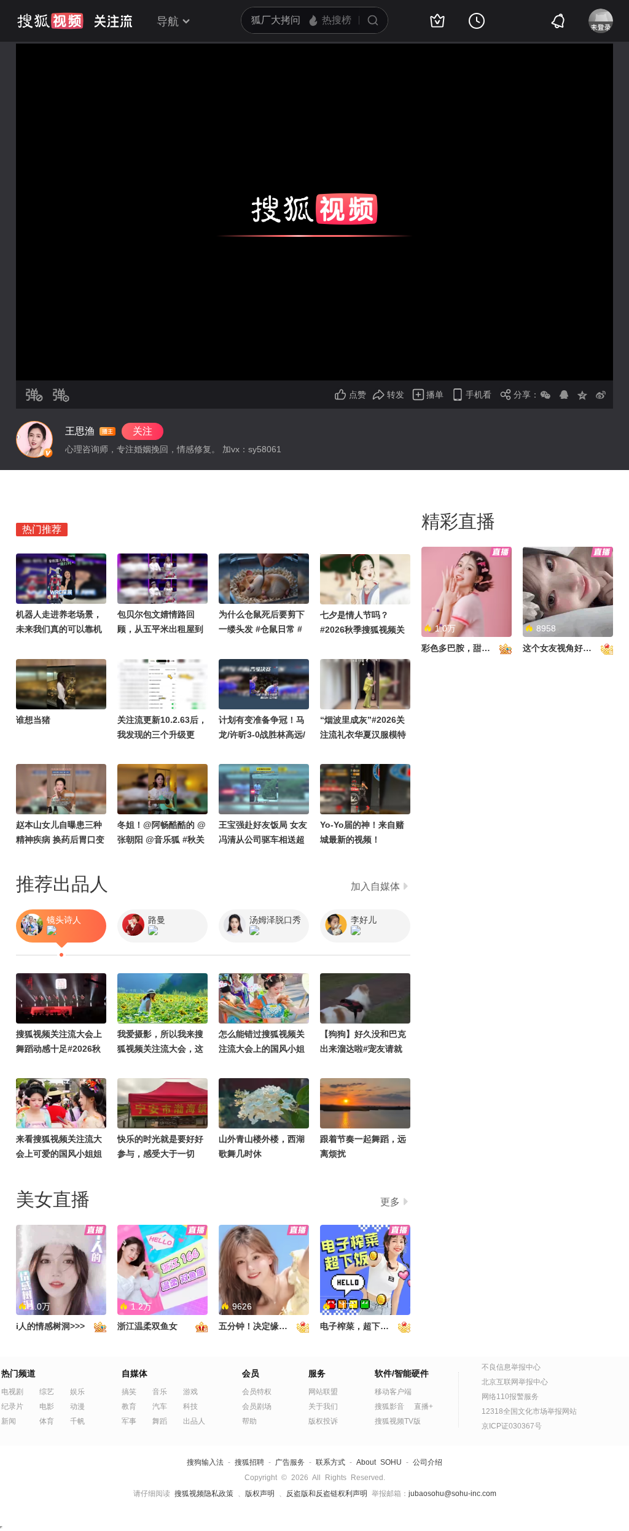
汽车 (159, 1406)
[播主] (34, 439)
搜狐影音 (389, 1406)
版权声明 (260, 1493)
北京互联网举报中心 (515, 1382)
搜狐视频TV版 (398, 1421)
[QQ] (564, 395)
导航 (168, 21)
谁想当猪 (33, 720)
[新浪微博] (601, 395)
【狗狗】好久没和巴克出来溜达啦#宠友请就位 (363, 1048)
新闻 (8, 1421)
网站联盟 (323, 1391)
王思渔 (80, 431)
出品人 (194, 1421)
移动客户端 (393, 1391)
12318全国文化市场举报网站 (529, 1411)
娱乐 (77, 1391)
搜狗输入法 (205, 1462)
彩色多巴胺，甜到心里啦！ (473, 648)
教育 (129, 1406)
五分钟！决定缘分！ (257, 1326)
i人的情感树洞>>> (50, 1326)
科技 (190, 1406)
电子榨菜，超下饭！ (358, 1326)
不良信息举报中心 (511, 1367)
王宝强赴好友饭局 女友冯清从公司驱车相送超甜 (263, 839)
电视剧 (12, 1391)
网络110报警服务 (510, 1396)
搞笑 (129, 1391)
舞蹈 (159, 1421)
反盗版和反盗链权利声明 (326, 1493)
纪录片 (12, 1406)
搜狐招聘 (249, 1462)
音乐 (159, 1391)
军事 (129, 1421)
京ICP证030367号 (512, 1426)
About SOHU (379, 1462)
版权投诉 (323, 1421)
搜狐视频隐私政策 (203, 1493)
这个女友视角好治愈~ (564, 648)
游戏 (190, 1391)
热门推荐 (41, 529)
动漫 (77, 1406)
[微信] (545, 395)
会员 (250, 1373)
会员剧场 (257, 1406)
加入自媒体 (375, 886)
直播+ (423, 1406)
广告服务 (290, 1462)
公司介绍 (427, 1462)
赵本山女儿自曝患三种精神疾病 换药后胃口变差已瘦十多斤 (60, 839)
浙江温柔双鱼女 (147, 1326)
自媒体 (134, 1373)
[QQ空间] (582, 395)
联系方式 (330, 1462)
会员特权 (257, 1391)
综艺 (46, 1391)
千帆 (77, 1421)
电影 (46, 1406)
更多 (390, 1202)
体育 (46, 1421)
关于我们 (323, 1406)
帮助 (249, 1421)
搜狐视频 (50, 21)
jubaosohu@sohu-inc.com (452, 1493)
